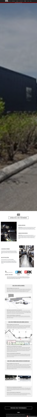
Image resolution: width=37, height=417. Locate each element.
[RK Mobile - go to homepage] (7, 1)
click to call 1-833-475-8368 (18, 2)
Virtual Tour (25, 1)
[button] (10, 1)
